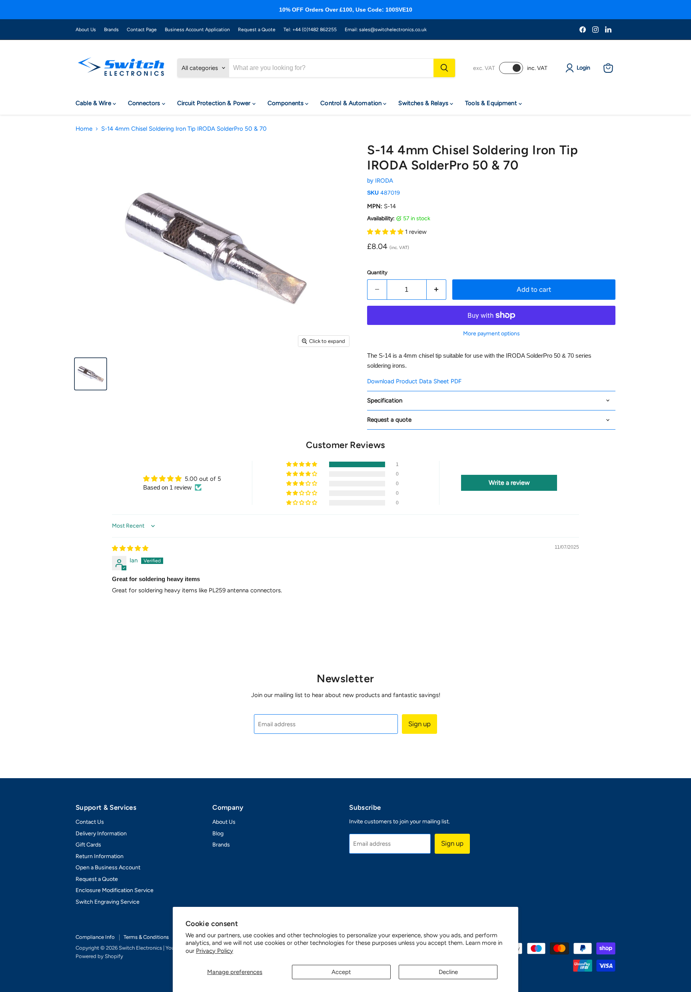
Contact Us (90, 822)
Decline (448, 972)
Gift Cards (88, 844)
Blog (218, 833)
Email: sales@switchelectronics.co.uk (386, 29)
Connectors (145, 103)
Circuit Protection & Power (214, 103)
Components (287, 103)
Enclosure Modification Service (115, 890)
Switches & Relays (424, 103)
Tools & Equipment (492, 103)
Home (84, 128)
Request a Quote (257, 29)
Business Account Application (197, 29)
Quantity (377, 272)
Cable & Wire (94, 103)
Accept (341, 972)
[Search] (444, 68)
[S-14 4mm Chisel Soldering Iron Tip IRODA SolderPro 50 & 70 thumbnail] (90, 374)
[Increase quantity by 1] (436, 289)
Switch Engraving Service (108, 901)
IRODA (384, 180)
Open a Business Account (108, 867)
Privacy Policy (214, 950)
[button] (386, 231)
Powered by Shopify (99, 956)
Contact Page (142, 29)
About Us (86, 29)
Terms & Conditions (146, 937)
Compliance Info (95, 937)
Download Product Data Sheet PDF (414, 381)
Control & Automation (351, 103)
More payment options (491, 334)
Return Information (100, 856)
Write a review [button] (509, 482)
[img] (130, 548)
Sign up (419, 724)
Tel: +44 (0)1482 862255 (310, 29)
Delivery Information (101, 833)
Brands (111, 29)
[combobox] (331, 68)
